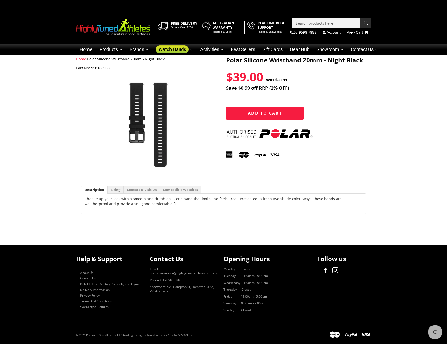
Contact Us (88, 278)
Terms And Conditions (96, 301)
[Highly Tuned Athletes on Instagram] (336, 270)
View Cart (355, 32)
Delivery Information (95, 290)
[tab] (94, 190)
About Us (86, 272)
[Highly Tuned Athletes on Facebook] (326, 270)
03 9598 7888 (305, 32)
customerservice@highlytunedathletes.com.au (183, 273)
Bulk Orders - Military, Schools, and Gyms (109, 284)
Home (81, 58)
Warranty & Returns (94, 307)
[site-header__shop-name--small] (113, 27)
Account (333, 32)
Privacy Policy (90, 295)
